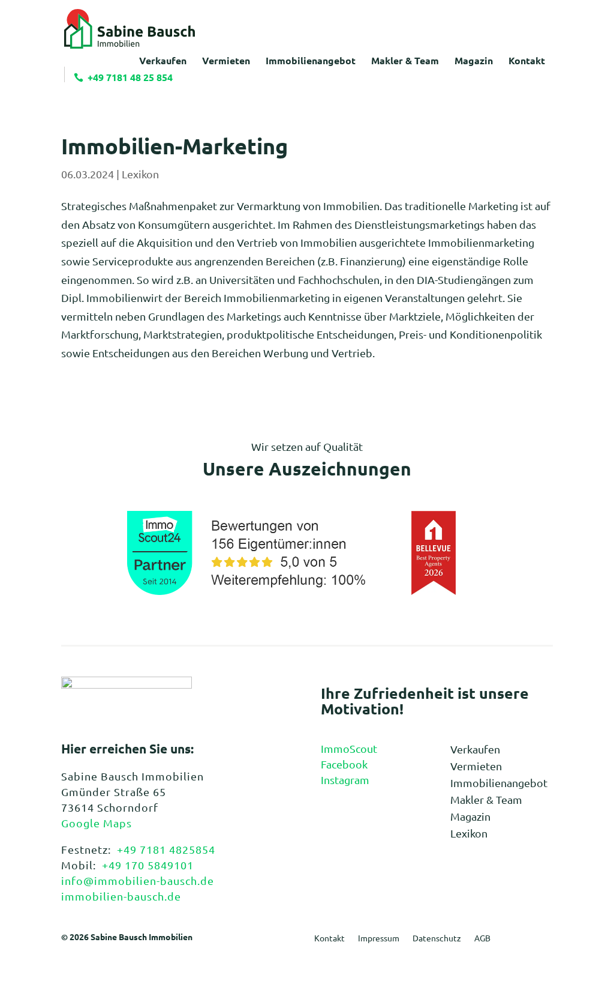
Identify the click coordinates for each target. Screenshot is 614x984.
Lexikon (140, 174)
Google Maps (96, 822)
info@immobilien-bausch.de (137, 880)
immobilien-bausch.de (121, 896)
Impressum (378, 938)
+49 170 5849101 (148, 865)
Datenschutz (437, 938)
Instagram (345, 779)
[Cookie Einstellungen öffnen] (26, 967)
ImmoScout (349, 748)
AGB (482, 938)
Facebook (344, 764)
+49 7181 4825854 (166, 849)
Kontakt (329, 938)
